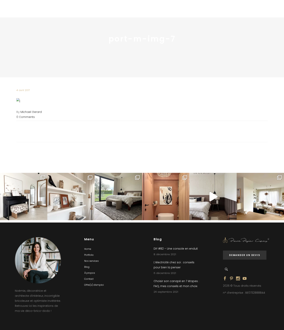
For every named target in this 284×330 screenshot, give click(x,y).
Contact (89, 279)
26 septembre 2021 (166, 292)
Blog (86, 267)
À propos (89, 273)
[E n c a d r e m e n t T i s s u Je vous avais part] (71, 196)
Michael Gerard (31, 112)
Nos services (91, 261)
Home (87, 249)
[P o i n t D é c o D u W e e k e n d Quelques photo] (165, 196)
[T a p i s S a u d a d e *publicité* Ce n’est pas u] (118, 196)
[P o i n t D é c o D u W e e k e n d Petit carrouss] (260, 196)
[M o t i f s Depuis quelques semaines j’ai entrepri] (23, 196)
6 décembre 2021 (165, 273)
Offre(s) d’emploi (94, 285)
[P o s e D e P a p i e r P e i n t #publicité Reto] (213, 196)
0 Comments (25, 117)
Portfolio (89, 255)
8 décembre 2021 (165, 254)
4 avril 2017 (23, 90)
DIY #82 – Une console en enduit (176, 249)
